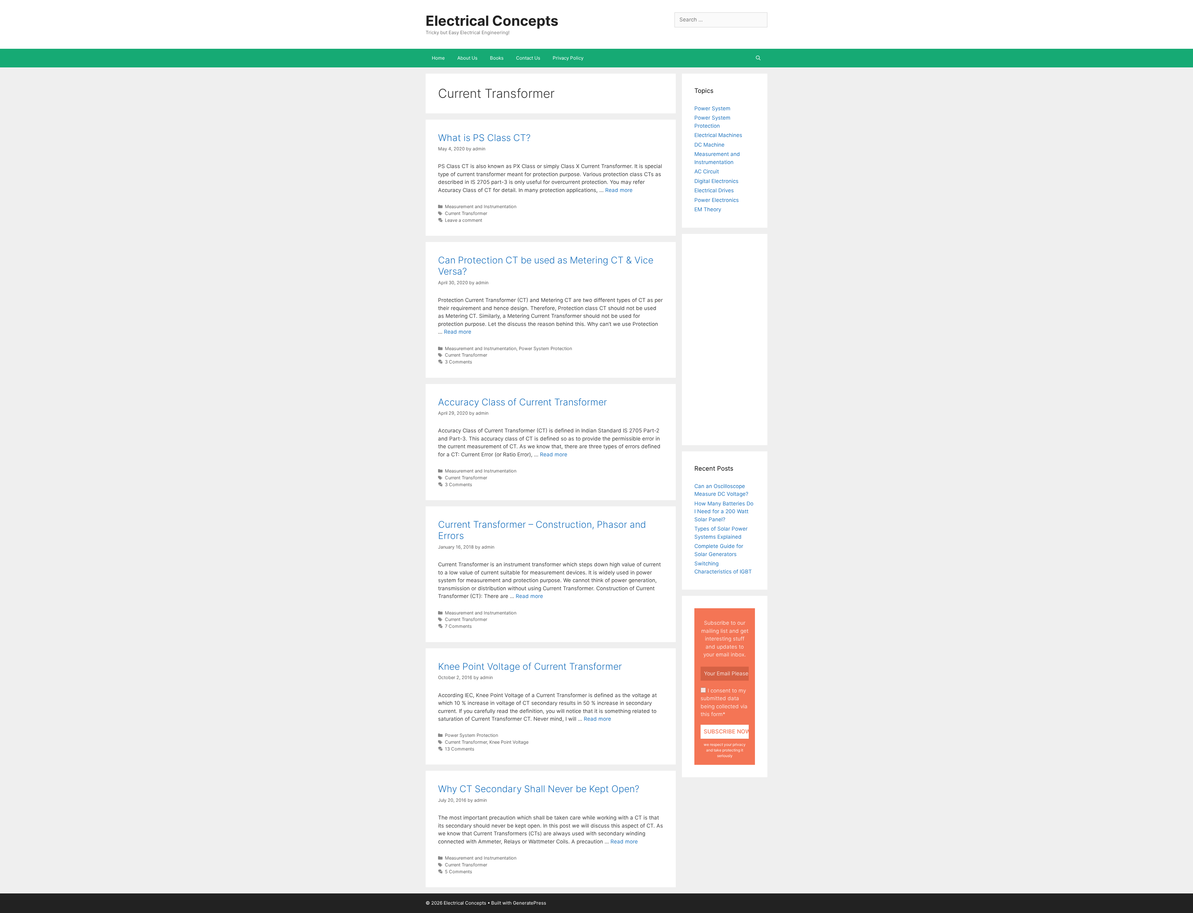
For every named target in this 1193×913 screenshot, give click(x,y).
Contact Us (528, 58)
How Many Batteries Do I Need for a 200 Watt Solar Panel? (723, 511)
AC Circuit (706, 171)
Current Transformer (466, 213)
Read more (619, 190)
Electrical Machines (718, 135)
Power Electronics (716, 200)
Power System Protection (545, 348)
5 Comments (458, 871)
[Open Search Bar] (758, 58)
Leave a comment (463, 220)
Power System (712, 108)
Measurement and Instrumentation (480, 206)
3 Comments (458, 361)
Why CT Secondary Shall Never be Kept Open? (538, 788)
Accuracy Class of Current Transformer (522, 402)
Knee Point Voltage (508, 742)
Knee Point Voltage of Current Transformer (530, 666)
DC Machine (709, 145)
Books (497, 58)
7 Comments (458, 626)
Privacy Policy (568, 58)
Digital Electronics (716, 181)
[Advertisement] (724, 339)
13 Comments (459, 748)
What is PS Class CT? (484, 137)
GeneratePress (529, 903)
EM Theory (707, 209)
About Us (467, 58)
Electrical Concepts (492, 20)
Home (438, 58)
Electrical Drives (714, 190)
